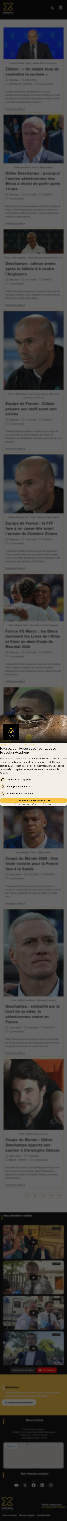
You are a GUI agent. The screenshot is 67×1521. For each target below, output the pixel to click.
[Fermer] (62, 747)
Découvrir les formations (31, 800)
